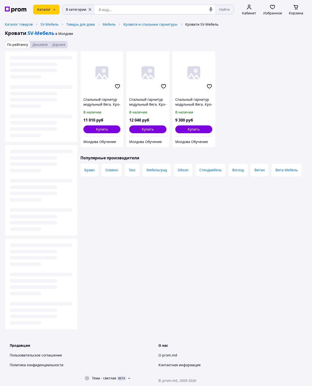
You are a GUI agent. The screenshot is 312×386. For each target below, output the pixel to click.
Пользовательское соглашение (36, 355)
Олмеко (111, 170)
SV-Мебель (49, 24)
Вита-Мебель (286, 170)
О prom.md (167, 355)
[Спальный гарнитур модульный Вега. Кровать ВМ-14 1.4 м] (147, 72)
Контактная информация (179, 365)
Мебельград (156, 170)
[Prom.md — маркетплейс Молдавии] (15, 10)
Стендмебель (210, 170)
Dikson (183, 170)
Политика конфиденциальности (36, 365)
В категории (76, 9)
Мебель (109, 24)
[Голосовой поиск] (211, 9)
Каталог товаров (19, 24)
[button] (101, 129)
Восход (238, 170)
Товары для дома (80, 24)
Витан (259, 170)
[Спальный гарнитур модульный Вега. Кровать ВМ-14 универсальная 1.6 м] (193, 72)
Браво (89, 170)
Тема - (104, 378)
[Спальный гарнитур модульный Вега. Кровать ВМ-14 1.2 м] (101, 72)
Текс (132, 170)
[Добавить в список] (117, 86)
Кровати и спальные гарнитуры (150, 24)
